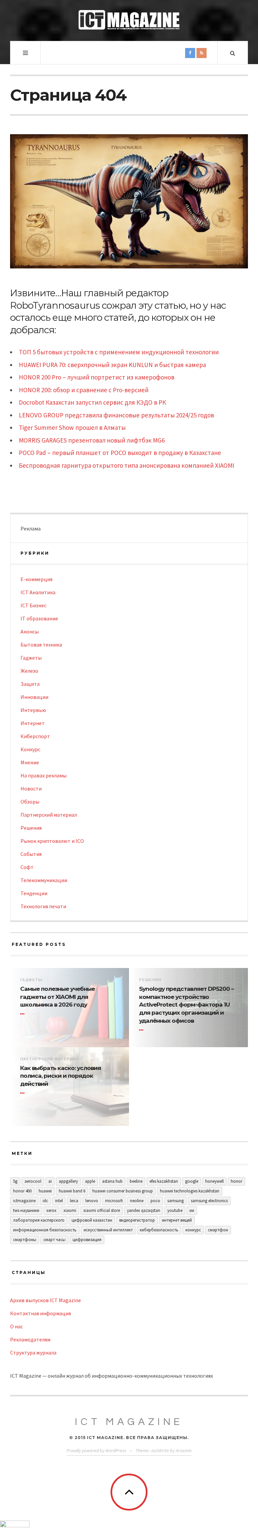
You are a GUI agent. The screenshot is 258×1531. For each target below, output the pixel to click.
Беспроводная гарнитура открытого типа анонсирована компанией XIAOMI (126, 465)
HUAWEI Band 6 (72, 1191)
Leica (74, 1201)
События (31, 854)
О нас (16, 1326)
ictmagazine (24, 1201)
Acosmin (183, 1450)
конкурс (193, 1230)
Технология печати (43, 906)
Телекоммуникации (43, 880)
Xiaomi (69, 1210)
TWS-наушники (26, 1210)
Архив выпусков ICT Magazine (45, 1300)
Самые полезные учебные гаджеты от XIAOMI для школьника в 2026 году (57, 996)
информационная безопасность (45, 1230)
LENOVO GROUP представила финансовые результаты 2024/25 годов (116, 415)
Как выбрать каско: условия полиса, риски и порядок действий (60, 1076)
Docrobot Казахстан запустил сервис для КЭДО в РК (92, 402)
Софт (27, 867)
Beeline (136, 1181)
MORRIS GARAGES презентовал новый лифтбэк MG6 (92, 440)
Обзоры (29, 801)
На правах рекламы (43, 775)
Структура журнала (33, 1352)
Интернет (32, 723)
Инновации (34, 697)
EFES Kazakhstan (163, 1181)
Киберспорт (35, 736)
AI (50, 1181)
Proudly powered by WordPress (96, 1450)
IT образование (39, 618)
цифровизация (87, 1239)
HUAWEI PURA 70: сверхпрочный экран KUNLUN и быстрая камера (112, 365)
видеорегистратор (137, 1220)
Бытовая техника (41, 644)
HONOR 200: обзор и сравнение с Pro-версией (83, 390)
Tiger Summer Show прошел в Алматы (72, 427)
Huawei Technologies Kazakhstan (189, 1191)
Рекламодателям (30, 1339)
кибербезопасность (159, 1230)
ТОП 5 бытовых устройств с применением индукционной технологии (119, 352)
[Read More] (23, 1014)
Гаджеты (31, 657)
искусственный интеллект (108, 1230)
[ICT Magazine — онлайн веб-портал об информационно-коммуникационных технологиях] (129, 20)
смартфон (218, 1230)
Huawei (45, 1191)
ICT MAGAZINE (129, 1422)
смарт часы (54, 1239)
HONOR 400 (22, 1191)
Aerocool (33, 1181)
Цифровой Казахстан (92, 1220)
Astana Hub (112, 1181)
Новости (31, 788)
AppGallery (68, 1181)
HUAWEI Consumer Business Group (122, 1191)
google (191, 1181)
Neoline (136, 1201)
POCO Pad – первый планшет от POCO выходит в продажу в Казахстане (120, 453)
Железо (29, 670)
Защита (30, 683)
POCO (155, 1201)
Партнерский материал (48, 814)
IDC (45, 1201)
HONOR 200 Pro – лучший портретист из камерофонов (96, 377)
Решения (31, 827)
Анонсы (29, 631)
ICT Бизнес (33, 605)
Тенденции (33, 893)
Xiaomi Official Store (101, 1210)
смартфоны (24, 1239)
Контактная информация (40, 1313)
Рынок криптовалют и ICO (52, 840)
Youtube (174, 1210)
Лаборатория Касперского (38, 1220)
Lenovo (91, 1201)
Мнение (29, 762)
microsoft (114, 1201)
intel (59, 1201)
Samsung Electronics (209, 1201)
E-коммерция (36, 579)
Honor (236, 1181)
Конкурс (30, 749)
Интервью (33, 710)
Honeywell (214, 1181)
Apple (90, 1181)
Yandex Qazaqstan (143, 1210)
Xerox (51, 1210)
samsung (175, 1201)
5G (15, 1181)
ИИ (191, 1210)
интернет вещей (177, 1220)
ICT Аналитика (37, 592)
